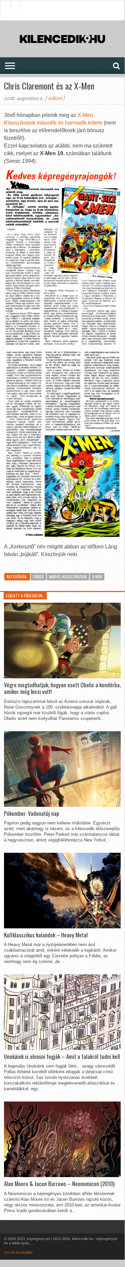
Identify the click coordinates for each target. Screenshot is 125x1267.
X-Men (97, 576)
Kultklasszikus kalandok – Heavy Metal (46, 935)
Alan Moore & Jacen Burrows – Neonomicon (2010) (59, 1183)
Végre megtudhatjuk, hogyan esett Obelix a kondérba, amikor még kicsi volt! (62, 688)
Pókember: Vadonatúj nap (31, 813)
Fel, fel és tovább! (18, 1252)
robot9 (55, 98)
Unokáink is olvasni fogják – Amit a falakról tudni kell (62, 1056)
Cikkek (38, 576)
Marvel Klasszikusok (68, 576)
